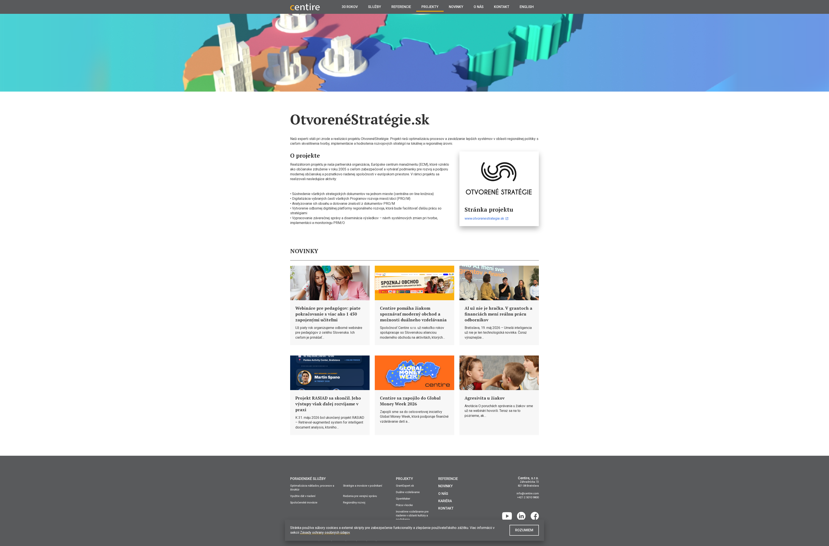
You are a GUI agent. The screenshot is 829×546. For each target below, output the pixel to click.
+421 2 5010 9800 (528, 497)
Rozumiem (524, 530)
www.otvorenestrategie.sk (484, 218)
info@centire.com (528, 493)
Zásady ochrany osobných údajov (325, 532)
